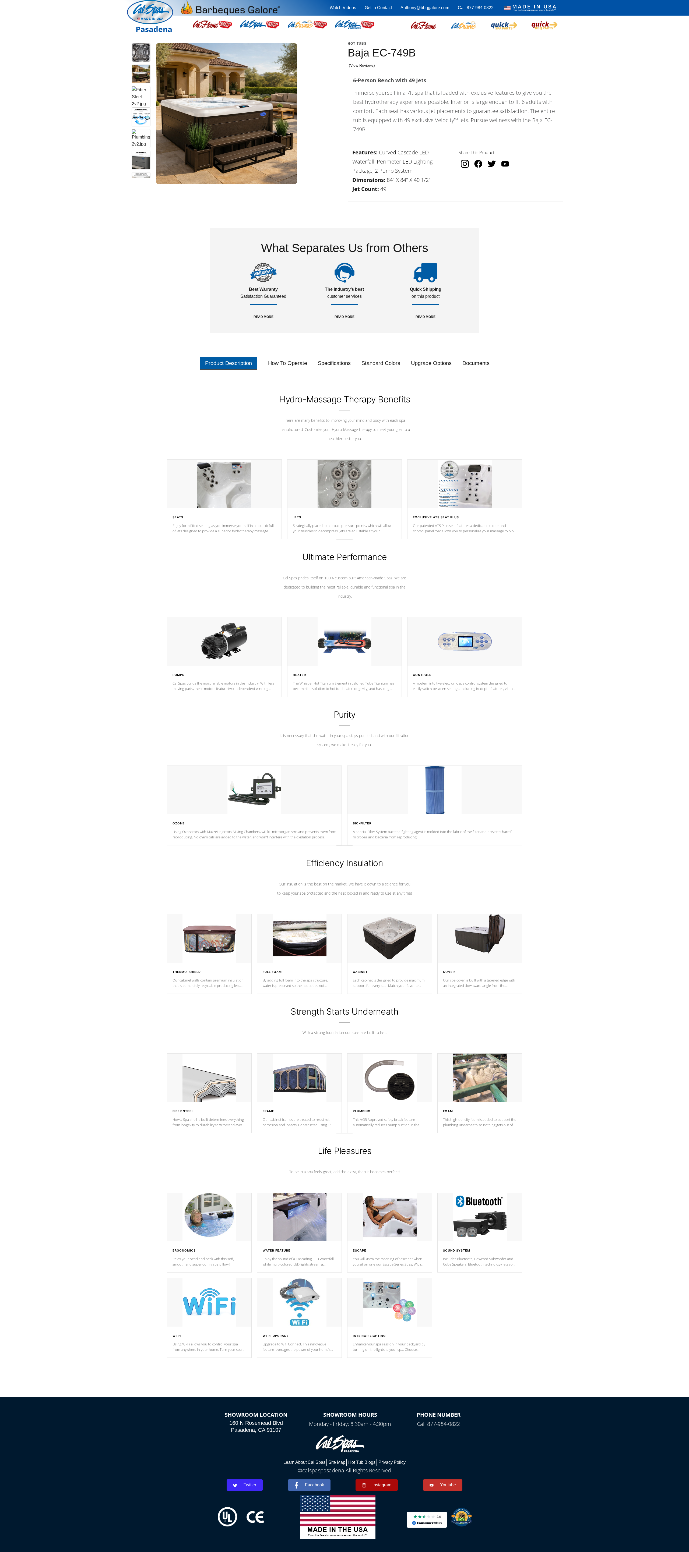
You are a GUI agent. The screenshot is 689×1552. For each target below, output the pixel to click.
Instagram (381, 1485)
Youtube (448, 1485)
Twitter (250, 1485)
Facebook (314, 1485)
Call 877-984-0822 (476, 7)
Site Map (336, 1462)
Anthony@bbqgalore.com (424, 7)
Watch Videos (343, 7)
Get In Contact (378, 7)
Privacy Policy (392, 1462)
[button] (423, 24)
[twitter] (492, 164)
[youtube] (505, 163)
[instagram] (465, 164)
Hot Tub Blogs (361, 1462)
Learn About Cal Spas (304, 1462)
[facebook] (478, 164)
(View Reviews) (362, 65)
